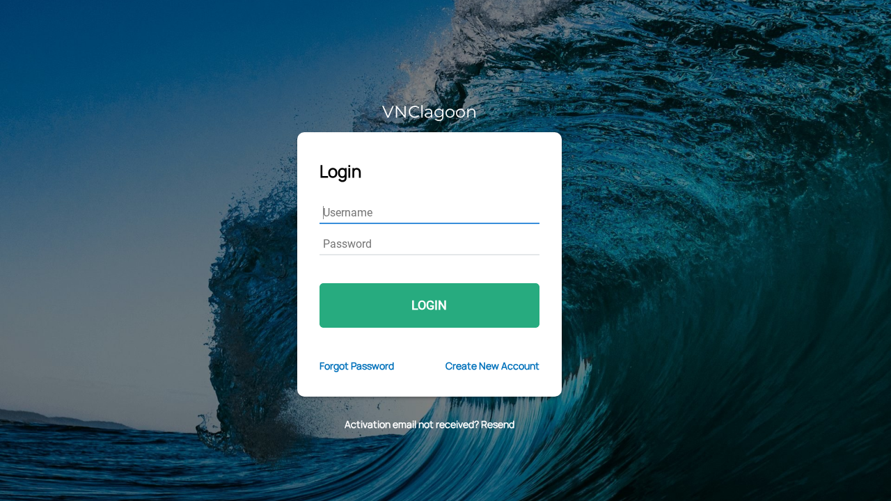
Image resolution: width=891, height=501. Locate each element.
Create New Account (492, 365)
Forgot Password (357, 365)
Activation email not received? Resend (429, 424)
